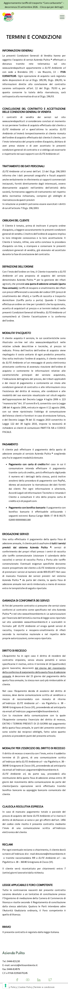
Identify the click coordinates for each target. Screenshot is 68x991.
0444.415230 (13, 961)
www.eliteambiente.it (34, 613)
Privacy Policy (9, 987)
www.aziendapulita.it (47, 342)
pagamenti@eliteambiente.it (42, 711)
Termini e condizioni (44, 987)
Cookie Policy (26, 987)
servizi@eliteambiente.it (24, 965)
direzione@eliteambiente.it (50, 853)
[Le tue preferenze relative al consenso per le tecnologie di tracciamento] (6, 985)
